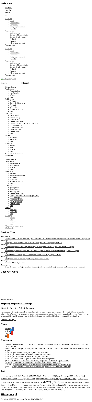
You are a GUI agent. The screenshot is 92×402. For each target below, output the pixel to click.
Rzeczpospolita (25, 387)
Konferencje (14, 93)
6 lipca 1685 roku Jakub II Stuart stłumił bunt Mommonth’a (31, 355)
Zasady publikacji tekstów (19, 35)
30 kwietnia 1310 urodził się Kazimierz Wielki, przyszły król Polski (37, 363)
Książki (12, 145)
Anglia (26, 376)
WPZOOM (38, 399)
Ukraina (56, 387)
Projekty (8, 135)
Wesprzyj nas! (10, 45)
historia (79, 376)
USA (63, 387)
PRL (7, 387)
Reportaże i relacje (16, 109)
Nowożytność (15, 119)
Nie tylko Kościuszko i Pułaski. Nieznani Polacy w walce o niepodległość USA (33, 243)
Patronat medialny (47, 385)
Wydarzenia (9, 89)
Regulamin (14, 25)
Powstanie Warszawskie (76, 385)
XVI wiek (27, 389)
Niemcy (17, 385)
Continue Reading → (8, 320)
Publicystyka (9, 99)
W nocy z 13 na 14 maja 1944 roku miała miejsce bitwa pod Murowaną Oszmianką (41, 367)
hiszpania (22, 378)
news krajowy (67, 382)
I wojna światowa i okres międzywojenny (24, 123)
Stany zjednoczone (45, 387)
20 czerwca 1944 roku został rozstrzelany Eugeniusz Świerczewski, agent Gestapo (39, 361)
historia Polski (9, 378)
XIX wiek (18, 389)
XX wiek (37, 389)
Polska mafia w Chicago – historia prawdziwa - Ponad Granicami (28, 348)
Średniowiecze (15, 117)
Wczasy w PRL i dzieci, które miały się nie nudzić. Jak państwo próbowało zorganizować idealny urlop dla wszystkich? (47, 239)
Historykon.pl (9, 394)
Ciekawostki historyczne (14, 153)
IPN (80, 379)
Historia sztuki (15, 131)
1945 (10, 376)
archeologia (38, 375)
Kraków (39, 382)
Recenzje (8, 143)
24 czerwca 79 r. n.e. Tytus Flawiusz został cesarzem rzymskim (32, 359)
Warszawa (73, 387)
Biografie (13, 105)
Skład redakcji (15, 23)
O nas (12, 21)
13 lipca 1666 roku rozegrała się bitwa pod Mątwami (29, 353)
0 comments (30, 308)
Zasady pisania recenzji (18, 37)
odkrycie (28, 385)
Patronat (35, 385)
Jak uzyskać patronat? (17, 43)
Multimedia (9, 155)
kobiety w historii (18, 382)
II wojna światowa (16, 127)
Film (11, 147)
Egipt (59, 376)
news (52, 382)
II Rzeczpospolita (16, 125)
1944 (4, 376)
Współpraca (9, 31)
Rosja (15, 387)
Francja (68, 376)
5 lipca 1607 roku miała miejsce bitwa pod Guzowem (29, 357)
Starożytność (14, 115)
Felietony (13, 101)
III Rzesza (30, 379)
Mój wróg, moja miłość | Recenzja (16, 304)
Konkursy (13, 137)
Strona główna (10, 87)
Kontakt (13, 29)
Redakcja (8, 19)
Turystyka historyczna (17, 103)
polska (61, 385)
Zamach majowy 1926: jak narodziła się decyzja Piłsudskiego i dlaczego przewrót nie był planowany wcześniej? (45, 267)
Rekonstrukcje (15, 91)
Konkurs (29, 382)
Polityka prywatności (17, 27)
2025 (18, 376)
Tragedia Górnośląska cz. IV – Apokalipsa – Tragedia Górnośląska (29, 344)
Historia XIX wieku (17, 121)
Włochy (8, 389)
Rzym (34, 387)
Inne (11, 97)
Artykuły (8, 113)
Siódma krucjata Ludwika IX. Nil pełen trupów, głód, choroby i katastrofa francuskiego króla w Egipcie (42, 251)
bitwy (52, 376)
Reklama (13, 41)
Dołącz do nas (15, 33)
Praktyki (13, 39)
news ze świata (79, 382)
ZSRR (46, 389)
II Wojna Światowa (45, 379)
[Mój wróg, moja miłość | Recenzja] (22, 297)
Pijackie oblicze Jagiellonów (15, 263)
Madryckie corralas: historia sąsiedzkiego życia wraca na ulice (27, 259)
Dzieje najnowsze (16, 129)
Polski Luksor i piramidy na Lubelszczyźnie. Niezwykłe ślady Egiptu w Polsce (33, 255)
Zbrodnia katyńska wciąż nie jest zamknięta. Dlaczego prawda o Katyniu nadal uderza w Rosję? (39, 247)
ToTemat (8, 363)
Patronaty (13, 139)
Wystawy (13, 95)
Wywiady (13, 107)
